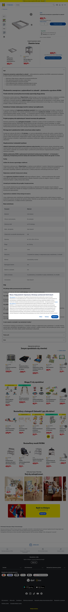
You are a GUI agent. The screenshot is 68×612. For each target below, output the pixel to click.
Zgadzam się (54, 316)
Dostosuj (47, 316)
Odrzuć (40, 316)
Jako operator (12, 297)
